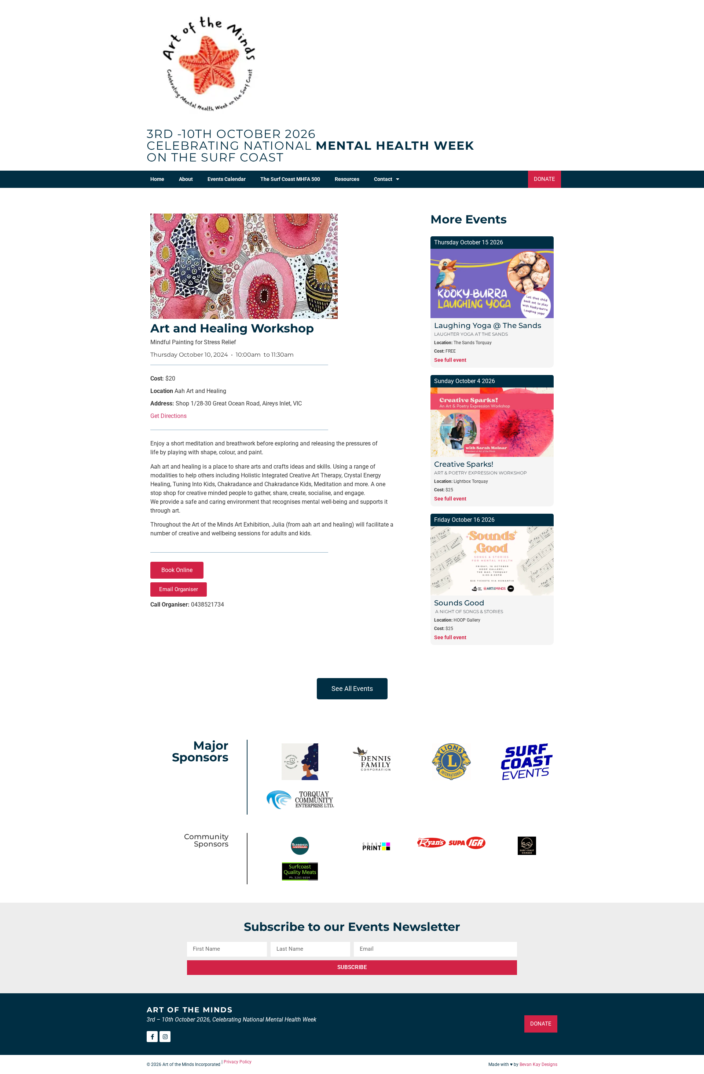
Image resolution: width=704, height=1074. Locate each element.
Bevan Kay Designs (538, 1064)
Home (157, 179)
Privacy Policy (238, 1061)
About (186, 179)
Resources (347, 179)
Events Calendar (227, 179)
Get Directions (168, 415)
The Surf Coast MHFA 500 (290, 179)
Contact (383, 179)
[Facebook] (152, 1036)
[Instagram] (165, 1036)
